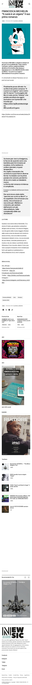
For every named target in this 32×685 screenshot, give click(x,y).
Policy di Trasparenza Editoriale (20, 677)
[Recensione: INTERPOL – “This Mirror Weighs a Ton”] (5, 466)
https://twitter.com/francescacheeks (19, 275)
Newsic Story (4, 675)
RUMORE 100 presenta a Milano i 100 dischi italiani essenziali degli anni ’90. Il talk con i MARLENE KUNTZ (20, 497)
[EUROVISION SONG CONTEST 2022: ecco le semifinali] (23, 321)
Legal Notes (26, 675)
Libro (14, 297)
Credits (10, 675)
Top (14, 615)
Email (3, 669)
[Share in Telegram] (9, 309)
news (3, 20)
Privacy (21, 675)
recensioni (10, 615)
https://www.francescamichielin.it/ (12, 268)
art (11, 509)
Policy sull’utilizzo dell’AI (7, 680)
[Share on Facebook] (3, 309)
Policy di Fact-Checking (7, 677)
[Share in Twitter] (6, 309)
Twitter (3, 662)
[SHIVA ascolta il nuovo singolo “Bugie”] (5, 477)
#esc (19, 324)
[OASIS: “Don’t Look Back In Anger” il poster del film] (5, 487)
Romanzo (20, 297)
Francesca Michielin (7, 297)
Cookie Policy (16, 675)
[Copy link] (12, 309)
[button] (2, 4)
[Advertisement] (16, 136)
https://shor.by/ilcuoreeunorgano (16, 105)
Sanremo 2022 (6, 300)
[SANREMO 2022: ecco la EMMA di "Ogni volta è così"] (9, 321)
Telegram (4, 665)
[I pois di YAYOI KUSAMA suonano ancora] (5, 509)
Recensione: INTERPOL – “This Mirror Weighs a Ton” (20, 464)
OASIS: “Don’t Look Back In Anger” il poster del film (20, 485)
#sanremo (4, 324)
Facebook (4, 655)
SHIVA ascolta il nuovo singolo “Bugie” (18, 475)
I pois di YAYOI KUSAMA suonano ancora (19, 507)
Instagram (4, 658)
